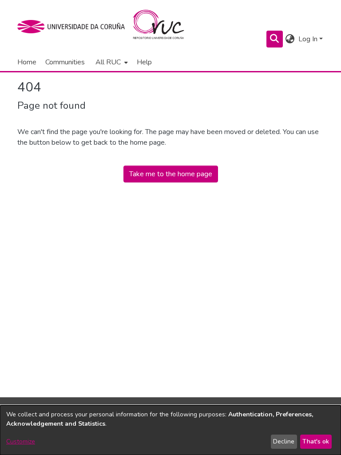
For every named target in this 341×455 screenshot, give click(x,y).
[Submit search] (274, 39)
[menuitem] (111, 62)
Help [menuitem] (144, 62)
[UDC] (74, 26)
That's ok (315, 441)
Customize (20, 441)
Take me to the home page (170, 174)
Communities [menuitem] (65, 62)
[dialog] (170, 430)
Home (26, 62)
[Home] (164, 26)
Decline (283, 441)
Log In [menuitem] (307, 39)
